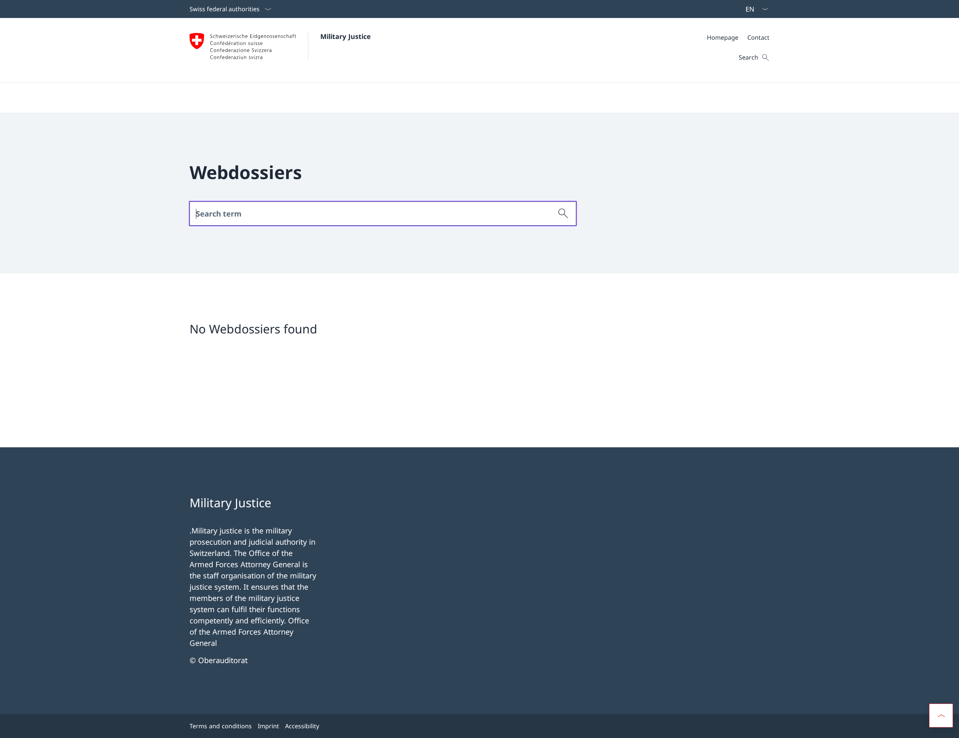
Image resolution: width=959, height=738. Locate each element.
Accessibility (302, 726)
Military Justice (345, 36)
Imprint (268, 726)
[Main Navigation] (473, 98)
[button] (941, 716)
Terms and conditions (221, 726)
